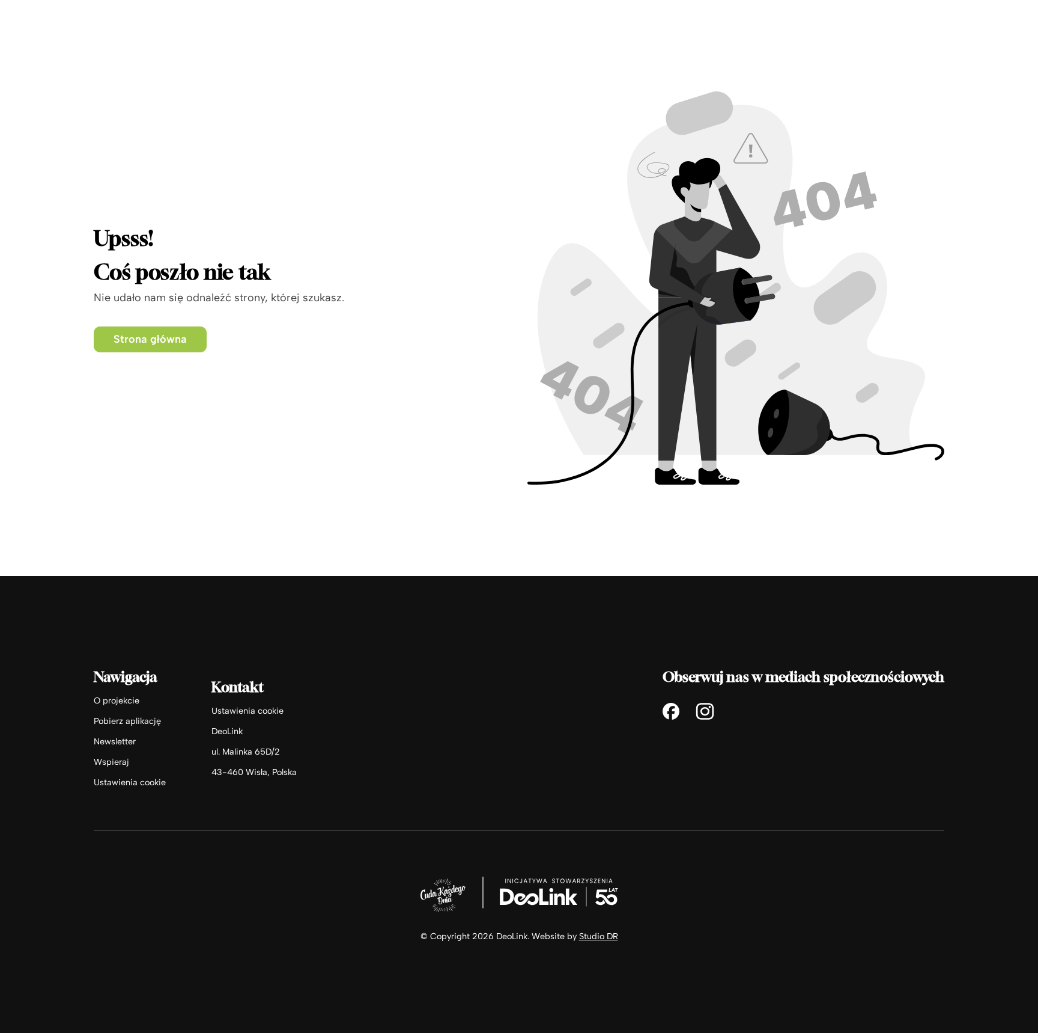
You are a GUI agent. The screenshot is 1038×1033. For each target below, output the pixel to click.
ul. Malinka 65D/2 (245, 751)
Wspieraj (111, 761)
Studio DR (598, 936)
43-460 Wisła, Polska (254, 772)
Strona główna (150, 339)
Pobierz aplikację (127, 721)
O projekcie (116, 700)
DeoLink (227, 731)
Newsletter (115, 741)
